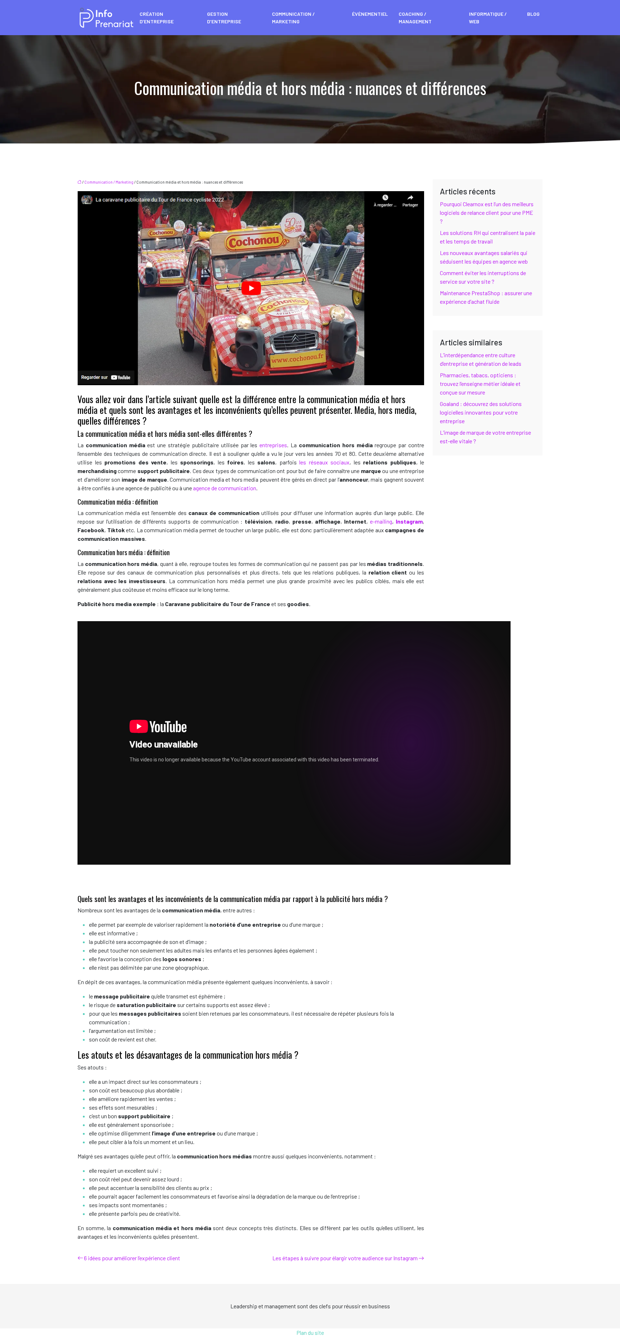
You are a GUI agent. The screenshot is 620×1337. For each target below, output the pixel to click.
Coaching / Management (415, 17)
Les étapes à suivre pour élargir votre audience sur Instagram (345, 1258)
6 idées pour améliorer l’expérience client (132, 1258)
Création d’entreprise (157, 17)
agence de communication (224, 488)
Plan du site (310, 1332)
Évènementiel (370, 14)
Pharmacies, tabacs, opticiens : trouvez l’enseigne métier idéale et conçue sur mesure (480, 384)
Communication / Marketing (293, 17)
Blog (533, 14)
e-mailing (380, 521)
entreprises (273, 444)
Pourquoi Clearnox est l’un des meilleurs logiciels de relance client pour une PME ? (487, 212)
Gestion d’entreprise (224, 17)
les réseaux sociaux (324, 462)
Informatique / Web (488, 17)
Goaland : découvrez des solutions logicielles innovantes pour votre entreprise (481, 412)
